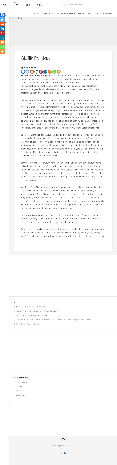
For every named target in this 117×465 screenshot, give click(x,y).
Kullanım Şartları (21, 395)
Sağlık (44, 13)
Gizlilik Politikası (21, 382)
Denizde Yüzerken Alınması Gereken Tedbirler (32, 315)
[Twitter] (27, 72)
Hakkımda (19, 387)
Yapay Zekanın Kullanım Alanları (27, 324)
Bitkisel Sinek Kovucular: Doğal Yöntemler (30, 307)
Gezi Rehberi (107, 13)
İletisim (18, 391)
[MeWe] (45, 72)
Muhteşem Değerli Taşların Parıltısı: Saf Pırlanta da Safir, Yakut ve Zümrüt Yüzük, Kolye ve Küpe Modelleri (53, 320)
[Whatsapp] (54, 72)
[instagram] (61, 453)
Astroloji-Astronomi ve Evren (88, 13)
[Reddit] (32, 72)
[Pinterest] (41, 72)
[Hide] (1, 56)
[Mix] (50, 72)
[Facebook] (23, 72)
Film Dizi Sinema (68, 13)
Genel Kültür (54, 13)
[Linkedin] (36, 72)
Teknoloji (36, 13)
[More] (59, 72)
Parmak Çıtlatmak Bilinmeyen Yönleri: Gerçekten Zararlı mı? (37, 311)
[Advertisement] (63, 276)
